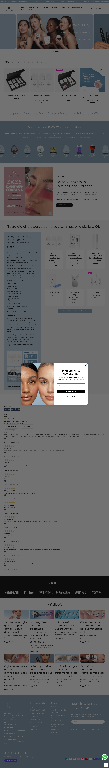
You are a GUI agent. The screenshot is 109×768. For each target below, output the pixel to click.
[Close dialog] (85, 365)
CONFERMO (71, 391)
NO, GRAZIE (71, 396)
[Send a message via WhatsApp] (104, 757)
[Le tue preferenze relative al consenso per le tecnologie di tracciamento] (106, 765)
